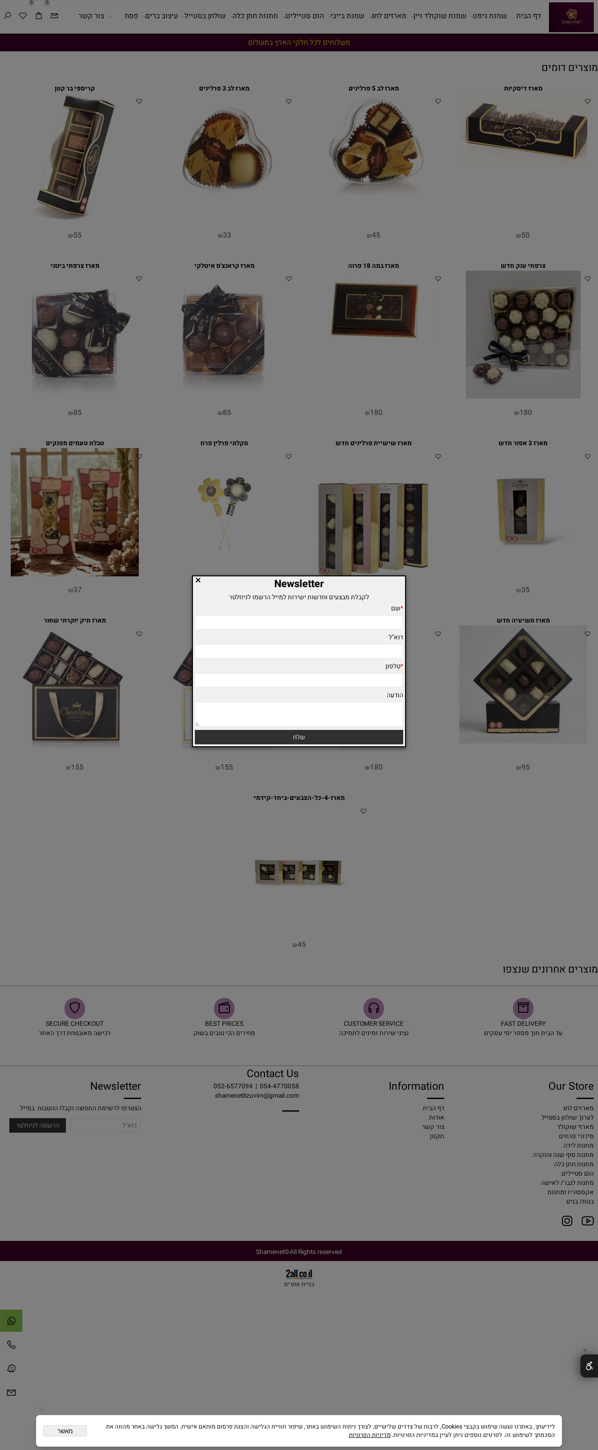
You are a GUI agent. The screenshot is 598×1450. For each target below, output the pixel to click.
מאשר (65, 1431)
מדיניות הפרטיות (370, 1435)
